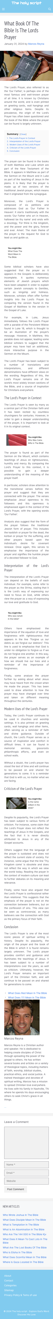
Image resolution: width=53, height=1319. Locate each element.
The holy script (27, 3)
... (5, 1106)
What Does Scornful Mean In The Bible (24, 1257)
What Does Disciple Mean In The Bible (24, 1219)
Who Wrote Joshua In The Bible (20, 1215)
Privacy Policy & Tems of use (20, 1295)
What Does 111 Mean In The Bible (27, 997)
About (7, 1275)
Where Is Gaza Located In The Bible (23, 1262)
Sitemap (9, 1290)
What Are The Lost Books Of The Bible (25, 1247)
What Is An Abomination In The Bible (23, 1229)
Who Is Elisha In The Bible (17, 1252)
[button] (49, 9)
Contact (8, 1280)
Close (23, 134)
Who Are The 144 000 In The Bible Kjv (24, 1234)
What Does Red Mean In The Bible (27, 993)
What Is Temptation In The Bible (21, 1224)
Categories (10, 1285)
